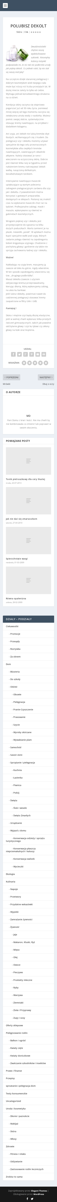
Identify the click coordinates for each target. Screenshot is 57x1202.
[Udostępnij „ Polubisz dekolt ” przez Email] (38, 354)
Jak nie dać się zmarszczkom (21, 518)
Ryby (16, 987)
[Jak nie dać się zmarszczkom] (28, 500)
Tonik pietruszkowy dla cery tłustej (25, 479)
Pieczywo (18, 972)
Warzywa (18, 995)
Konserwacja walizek (24, 858)
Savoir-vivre (16, 754)
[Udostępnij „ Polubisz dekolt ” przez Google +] (25, 354)
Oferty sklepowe (14, 1025)
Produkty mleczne (22, 980)
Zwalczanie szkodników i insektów (28, 1063)
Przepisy (10, 1078)
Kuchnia (17, 770)
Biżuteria (15, 671)
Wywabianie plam (22, 739)
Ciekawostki (12, 626)
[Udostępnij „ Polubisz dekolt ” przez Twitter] (19, 354)
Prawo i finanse (14, 1070)
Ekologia (10, 874)
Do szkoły (15, 679)
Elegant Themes (39, 1190)
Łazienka (17, 777)
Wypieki (14, 911)
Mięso (16, 949)
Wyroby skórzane (22, 732)
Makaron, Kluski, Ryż (24, 942)
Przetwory (15, 896)
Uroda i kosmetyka (16, 1108)
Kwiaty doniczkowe (20, 1055)
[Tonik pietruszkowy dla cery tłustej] (28, 461)
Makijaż (14, 1123)
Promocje (15, 633)
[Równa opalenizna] (28, 580)
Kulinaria (10, 881)
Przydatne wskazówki (21, 904)
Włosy (13, 1138)
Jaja (15, 934)
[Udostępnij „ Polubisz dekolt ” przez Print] (44, 354)
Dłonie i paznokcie (19, 1116)
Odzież (13, 686)
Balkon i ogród (18, 1040)
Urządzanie (16, 823)
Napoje (14, 889)
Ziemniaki (18, 1002)
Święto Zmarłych (22, 815)
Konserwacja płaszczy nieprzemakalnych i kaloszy (21, 850)
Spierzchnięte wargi (17, 558)
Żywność (14, 926)
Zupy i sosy (19, 1017)
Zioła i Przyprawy (22, 1010)
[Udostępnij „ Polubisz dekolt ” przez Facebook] (13, 354)
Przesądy (15, 641)
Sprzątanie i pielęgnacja (22, 762)
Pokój (16, 792)
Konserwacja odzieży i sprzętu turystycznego (25, 839)
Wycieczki (18, 866)
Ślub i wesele (20, 807)
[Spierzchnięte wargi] (28, 540)
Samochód (15, 747)
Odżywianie (16, 1161)
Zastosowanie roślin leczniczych (26, 1169)
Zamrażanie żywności (21, 919)
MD (28, 416)
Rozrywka (15, 648)
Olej (15, 957)
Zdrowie (10, 1146)
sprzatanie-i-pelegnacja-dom (21, 1085)
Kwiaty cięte (16, 1048)
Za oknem (15, 656)
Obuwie (17, 694)
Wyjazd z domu (18, 830)
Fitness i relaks (18, 1153)
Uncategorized (13, 1101)
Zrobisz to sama (14, 1176)
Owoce (16, 964)
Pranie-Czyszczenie (23, 709)
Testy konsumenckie (16, 1093)
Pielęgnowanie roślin (17, 1032)
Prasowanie (19, 717)
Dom (8, 664)
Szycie (16, 724)
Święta (13, 800)
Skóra (19, 31)
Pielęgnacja (19, 702)
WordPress (38, 1194)
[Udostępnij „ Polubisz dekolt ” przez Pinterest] (32, 354)
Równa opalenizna (16, 598)
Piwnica (17, 785)
